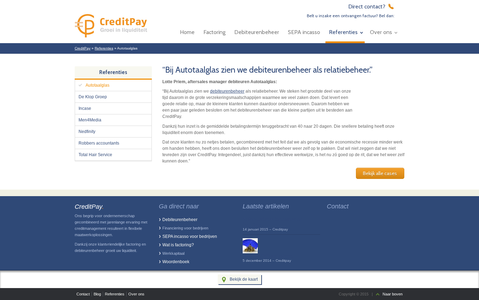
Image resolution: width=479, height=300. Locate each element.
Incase (85, 108)
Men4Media (90, 120)
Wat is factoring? (178, 244)
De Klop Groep (93, 96)
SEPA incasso (304, 32)
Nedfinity (87, 131)
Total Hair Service (95, 154)
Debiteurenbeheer (256, 32)
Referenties (343, 32)
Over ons (381, 32)
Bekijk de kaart (244, 279)
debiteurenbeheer (227, 91)
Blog (97, 294)
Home (187, 32)
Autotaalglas (97, 85)
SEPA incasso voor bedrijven (189, 236)
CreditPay (82, 48)
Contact (83, 294)
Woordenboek (175, 261)
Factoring (214, 32)
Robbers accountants (99, 143)
